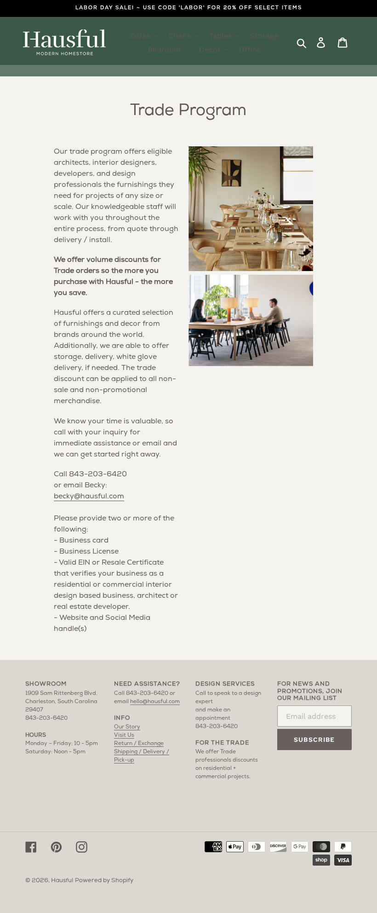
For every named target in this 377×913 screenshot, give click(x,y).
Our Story (127, 727)
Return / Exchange (139, 743)
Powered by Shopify (104, 881)
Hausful (62, 881)
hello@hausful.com (155, 702)
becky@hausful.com (89, 496)
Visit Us (124, 735)
